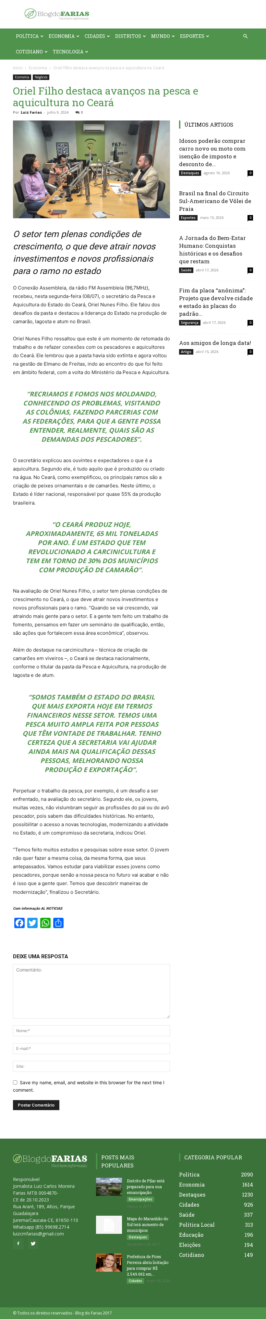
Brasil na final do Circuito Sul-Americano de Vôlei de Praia (215, 200)
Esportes (192, 36)
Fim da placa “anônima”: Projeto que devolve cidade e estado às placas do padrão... (216, 302)
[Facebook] (18, 1244)
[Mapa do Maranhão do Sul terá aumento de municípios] (109, 1225)
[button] (245, 36)
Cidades (95, 36)
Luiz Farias (31, 112)
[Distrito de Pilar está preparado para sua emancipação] (109, 1187)
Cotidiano (29, 52)
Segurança (190, 322)
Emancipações (140, 1199)
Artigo (186, 351)
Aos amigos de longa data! (215, 343)
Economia (62, 36)
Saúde (186, 270)
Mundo (160, 36)
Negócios (41, 77)
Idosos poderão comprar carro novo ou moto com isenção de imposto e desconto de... (212, 152)
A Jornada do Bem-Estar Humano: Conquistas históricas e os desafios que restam (212, 249)
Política (27, 36)
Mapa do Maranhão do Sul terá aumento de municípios (147, 1224)
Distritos (128, 36)
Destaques (190, 173)
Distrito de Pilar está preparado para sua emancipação (145, 1186)
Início (18, 68)
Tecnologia (68, 52)
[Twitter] (33, 1244)
